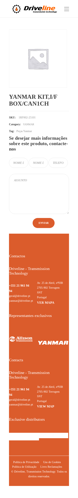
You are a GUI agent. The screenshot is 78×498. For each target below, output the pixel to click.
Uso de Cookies (52, 462)
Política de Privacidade (26, 462)
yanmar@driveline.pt (21, 300)
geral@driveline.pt (19, 295)
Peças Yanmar (24, 131)
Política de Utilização (24, 466)
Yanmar (28, 124)
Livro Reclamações (51, 466)
